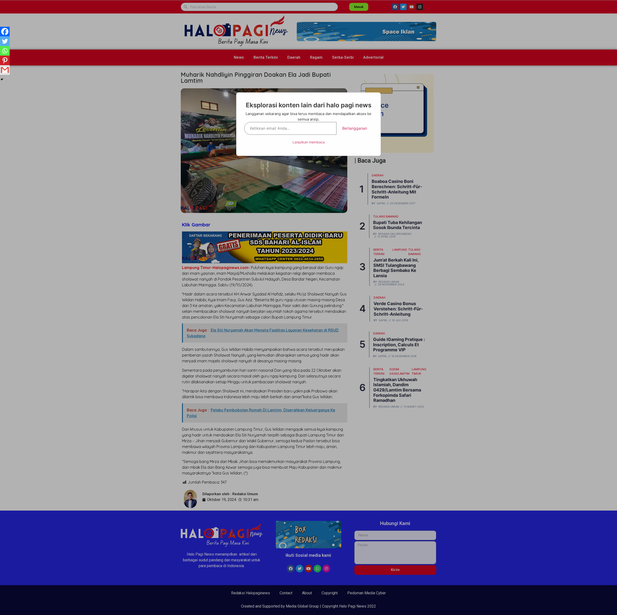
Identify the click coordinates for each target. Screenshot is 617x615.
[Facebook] (5, 31)
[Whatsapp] (5, 51)
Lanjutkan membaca (309, 142)
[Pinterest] (5, 60)
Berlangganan (354, 128)
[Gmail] (5, 70)
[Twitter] (5, 41)
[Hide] (2, 79)
